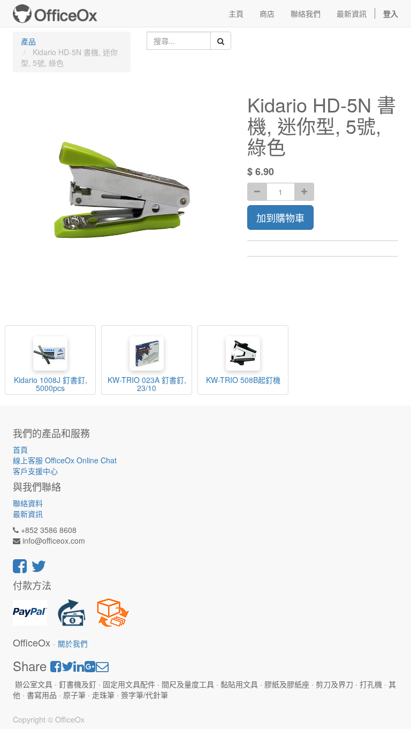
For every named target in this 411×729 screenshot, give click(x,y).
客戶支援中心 (35, 470)
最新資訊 (28, 513)
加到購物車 (280, 217)
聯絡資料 (28, 503)
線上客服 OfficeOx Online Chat (65, 460)
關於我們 (73, 643)
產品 (28, 41)
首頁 (20, 449)
